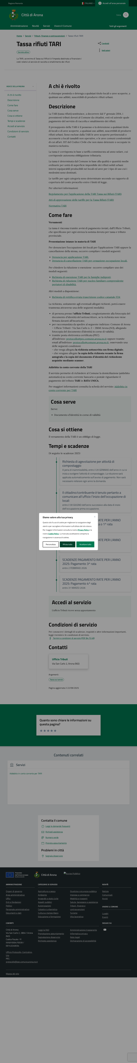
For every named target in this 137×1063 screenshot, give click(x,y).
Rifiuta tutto (67, 544)
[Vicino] (95, 517)
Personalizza (51, 544)
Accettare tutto (85, 544)
